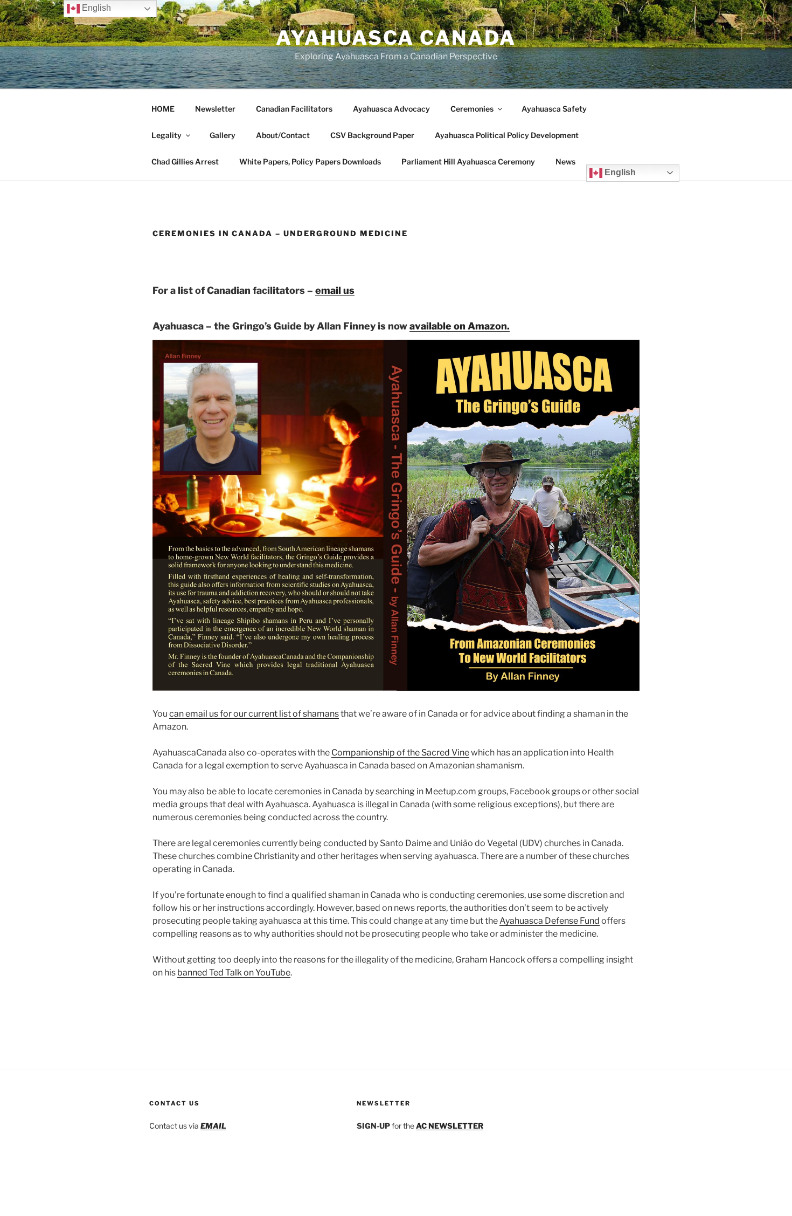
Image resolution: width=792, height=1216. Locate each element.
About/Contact (283, 135)
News (565, 161)
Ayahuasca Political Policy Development (507, 135)
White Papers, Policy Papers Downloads (310, 161)
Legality (166, 135)
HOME (163, 108)
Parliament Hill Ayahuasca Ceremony (468, 161)
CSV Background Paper (372, 135)
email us (335, 290)
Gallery (222, 135)
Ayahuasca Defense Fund (549, 921)
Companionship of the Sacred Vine (400, 752)
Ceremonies (472, 108)
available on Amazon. (459, 326)
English (619, 172)
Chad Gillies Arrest (185, 161)
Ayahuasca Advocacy (391, 108)
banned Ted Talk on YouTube (233, 972)
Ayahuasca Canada (396, 38)
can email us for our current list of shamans (254, 714)
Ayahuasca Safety (554, 108)
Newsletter (215, 108)
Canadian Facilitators (294, 108)
